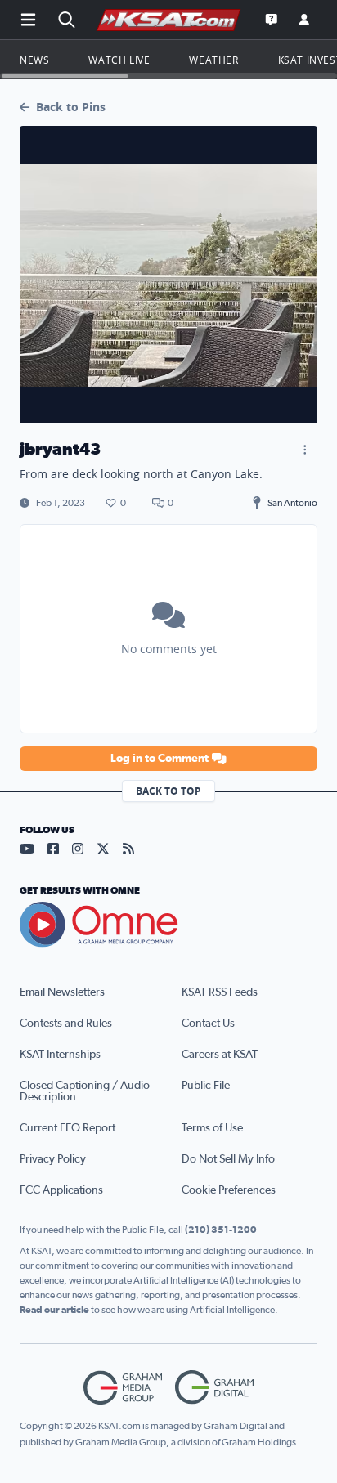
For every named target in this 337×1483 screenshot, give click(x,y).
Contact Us (208, 1023)
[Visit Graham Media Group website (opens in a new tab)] (122, 1387)
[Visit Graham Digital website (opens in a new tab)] (214, 1387)
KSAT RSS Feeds (220, 992)
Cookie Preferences (229, 1190)
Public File (206, 1085)
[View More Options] (304, 450)
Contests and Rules (66, 1023)
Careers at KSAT (220, 1054)
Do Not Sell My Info (228, 1159)
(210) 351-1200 (221, 1229)
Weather (213, 59)
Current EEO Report (67, 1128)
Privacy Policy (53, 1159)
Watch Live (119, 59)
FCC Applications (61, 1190)
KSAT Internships (60, 1054)
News (34, 59)
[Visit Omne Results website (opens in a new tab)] (168, 925)
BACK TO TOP (168, 791)
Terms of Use (212, 1128)
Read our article (54, 1310)
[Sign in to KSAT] (304, 20)
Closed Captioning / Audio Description (85, 1091)
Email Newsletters (62, 992)
